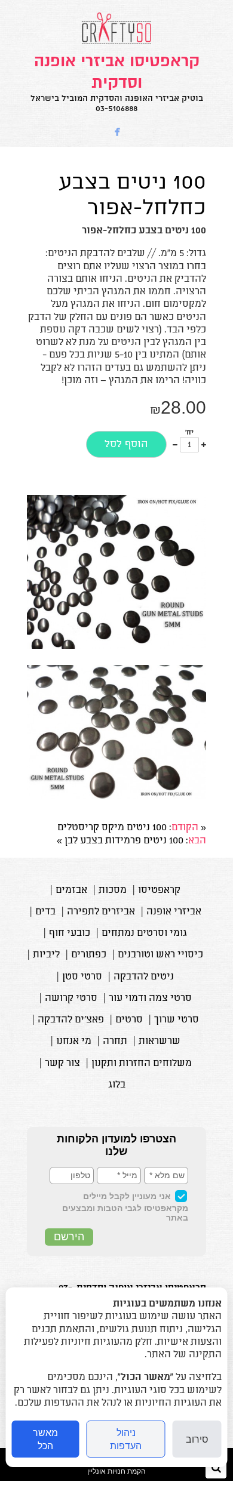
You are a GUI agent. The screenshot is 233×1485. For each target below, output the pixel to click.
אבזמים (71, 890)
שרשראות (159, 1041)
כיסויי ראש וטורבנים (160, 955)
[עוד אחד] (203, 444)
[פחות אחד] (175, 444)
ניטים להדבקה (144, 977)
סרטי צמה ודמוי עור (150, 998)
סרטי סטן (82, 977)
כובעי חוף (69, 933)
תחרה (115, 1041)
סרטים (129, 1020)
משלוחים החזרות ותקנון (141, 1063)
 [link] (118, 132)
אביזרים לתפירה (101, 912)
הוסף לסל (126, 444)
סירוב (197, 1439)
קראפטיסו (159, 890)
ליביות (46, 955)
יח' (189, 433)
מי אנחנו (73, 1041)
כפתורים (88, 955)
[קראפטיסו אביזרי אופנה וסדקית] (116, 44)
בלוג (116, 1085)
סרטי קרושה (71, 998)
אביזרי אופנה (173, 912)
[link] (116, 82)
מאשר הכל (45, 1439)
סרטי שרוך (176, 1020)
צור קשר (62, 1063)
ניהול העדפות (126, 1439)
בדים (45, 912)
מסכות (113, 890)
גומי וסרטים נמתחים (144, 933)
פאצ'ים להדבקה (71, 1020)
